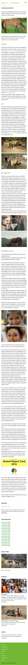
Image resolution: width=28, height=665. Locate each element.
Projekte (3, 651)
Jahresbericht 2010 (5, 545)
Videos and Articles (5, 570)
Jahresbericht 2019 (5, 531)
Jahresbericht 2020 (5, 530)
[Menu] (25, 3)
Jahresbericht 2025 (5, 522)
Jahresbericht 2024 (5, 523)
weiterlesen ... (4, 602)
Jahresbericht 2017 (5, 534)
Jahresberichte (4, 646)
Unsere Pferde (13, 132)
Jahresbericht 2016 (5, 536)
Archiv (2, 660)
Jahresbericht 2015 (9, 92)
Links (2, 653)
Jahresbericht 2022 (5, 526)
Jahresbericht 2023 (5, 525)
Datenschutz (4, 657)
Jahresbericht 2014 (5, 539)
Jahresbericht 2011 (11, 50)
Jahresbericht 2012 (5, 542)
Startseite (3, 644)
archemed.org (12, 622)
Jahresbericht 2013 (5, 540)
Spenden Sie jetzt (6, 506)
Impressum (3, 655)
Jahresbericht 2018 (5, 533)
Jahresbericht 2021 (5, 528)
